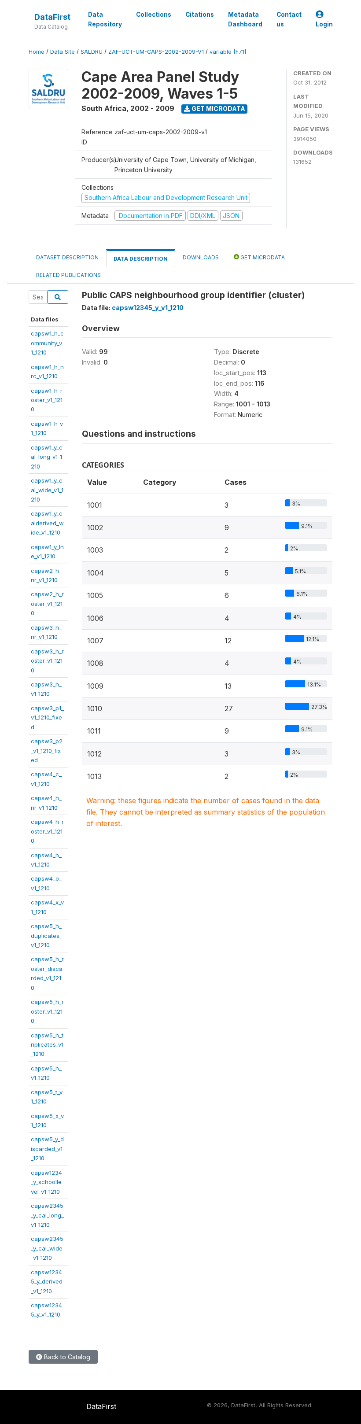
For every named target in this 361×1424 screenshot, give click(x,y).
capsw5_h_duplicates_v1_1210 (46, 935)
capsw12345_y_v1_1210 (148, 307)
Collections (153, 14)
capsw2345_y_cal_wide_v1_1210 (47, 1248)
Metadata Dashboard (245, 19)
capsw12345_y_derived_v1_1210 (47, 1282)
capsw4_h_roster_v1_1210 (47, 831)
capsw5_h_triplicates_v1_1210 (47, 1045)
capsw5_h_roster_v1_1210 (47, 1011)
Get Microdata (217, 108)
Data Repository (105, 19)
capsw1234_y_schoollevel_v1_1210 (46, 1182)
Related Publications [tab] (68, 275)
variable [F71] (228, 51)
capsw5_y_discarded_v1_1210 (47, 1149)
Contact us (289, 19)
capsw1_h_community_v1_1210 (47, 343)
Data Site (62, 51)
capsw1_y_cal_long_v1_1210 (47, 457)
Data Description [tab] (141, 258)
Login (324, 24)
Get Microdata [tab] (262, 257)
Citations (199, 14)
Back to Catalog (66, 1357)
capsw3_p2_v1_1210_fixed (47, 751)
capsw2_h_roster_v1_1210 (47, 603)
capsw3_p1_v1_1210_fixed (47, 717)
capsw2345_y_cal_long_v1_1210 (47, 1215)
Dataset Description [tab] (67, 257)
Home (36, 51)
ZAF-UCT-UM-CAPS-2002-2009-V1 (156, 51)
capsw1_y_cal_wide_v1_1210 (47, 490)
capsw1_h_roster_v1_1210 (47, 400)
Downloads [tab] (201, 257)
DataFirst (52, 17)
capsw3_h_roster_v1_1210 (47, 661)
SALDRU (92, 51)
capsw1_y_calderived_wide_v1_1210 (47, 523)
